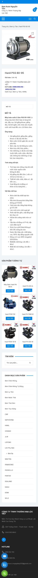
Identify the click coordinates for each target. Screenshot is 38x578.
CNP (6, 414)
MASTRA (8, 459)
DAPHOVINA (9, 420)
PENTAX (8, 476)
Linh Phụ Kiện (9, 448)
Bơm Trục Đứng (10, 409)
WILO (7, 498)
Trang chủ (5, 26)
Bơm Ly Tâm (14, 26)
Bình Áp (10, 453)
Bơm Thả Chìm (10, 403)
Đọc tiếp (10, 291)
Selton (7, 487)
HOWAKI (8, 431)
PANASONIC (9, 465)
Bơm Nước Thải (10, 398)
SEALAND (8, 481)
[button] (32, 33)
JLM (6, 437)
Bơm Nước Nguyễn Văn (9, 8)
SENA (7, 493)
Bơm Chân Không (11, 381)
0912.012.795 (10, 89)
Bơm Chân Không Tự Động (14, 386)
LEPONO (8, 442)
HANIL (24, 92)
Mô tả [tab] (8, 106)
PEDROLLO (9, 470)
